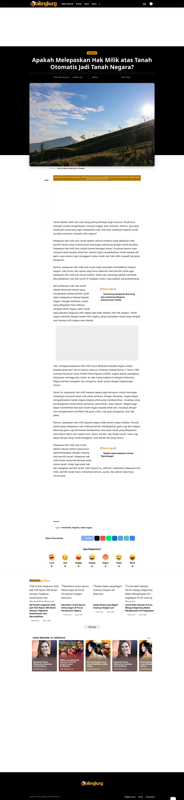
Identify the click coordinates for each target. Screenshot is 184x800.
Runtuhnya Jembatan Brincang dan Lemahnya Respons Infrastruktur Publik (118, 297)
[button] (100, 4)
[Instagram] (95, 790)
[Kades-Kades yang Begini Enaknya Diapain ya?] (108, 593)
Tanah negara (86, 527)
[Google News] (92, 790)
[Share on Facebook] (100, 77)
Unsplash (82, 168)
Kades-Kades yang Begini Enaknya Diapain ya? (105, 606)
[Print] (112, 77)
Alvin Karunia (63, 77)
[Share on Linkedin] (114, 538)
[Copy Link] (108, 77)
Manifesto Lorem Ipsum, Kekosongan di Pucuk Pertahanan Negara (73, 607)
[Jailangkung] (43, 4)
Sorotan (92, 53)
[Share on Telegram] (46, 210)
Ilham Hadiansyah (70, 168)
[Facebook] (88, 790)
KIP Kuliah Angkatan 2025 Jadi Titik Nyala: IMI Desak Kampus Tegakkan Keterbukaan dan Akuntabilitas (42, 610)
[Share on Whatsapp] (46, 204)
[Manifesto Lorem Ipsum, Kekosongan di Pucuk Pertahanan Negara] (76, 593)
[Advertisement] (92, 26)
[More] (115, 77)
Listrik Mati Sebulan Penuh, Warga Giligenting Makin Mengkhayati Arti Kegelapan (139, 607)
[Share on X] (104, 77)
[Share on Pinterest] (46, 198)
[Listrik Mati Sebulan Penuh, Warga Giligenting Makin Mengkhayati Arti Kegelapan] (140, 593)
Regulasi (75, 527)
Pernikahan (66, 527)
